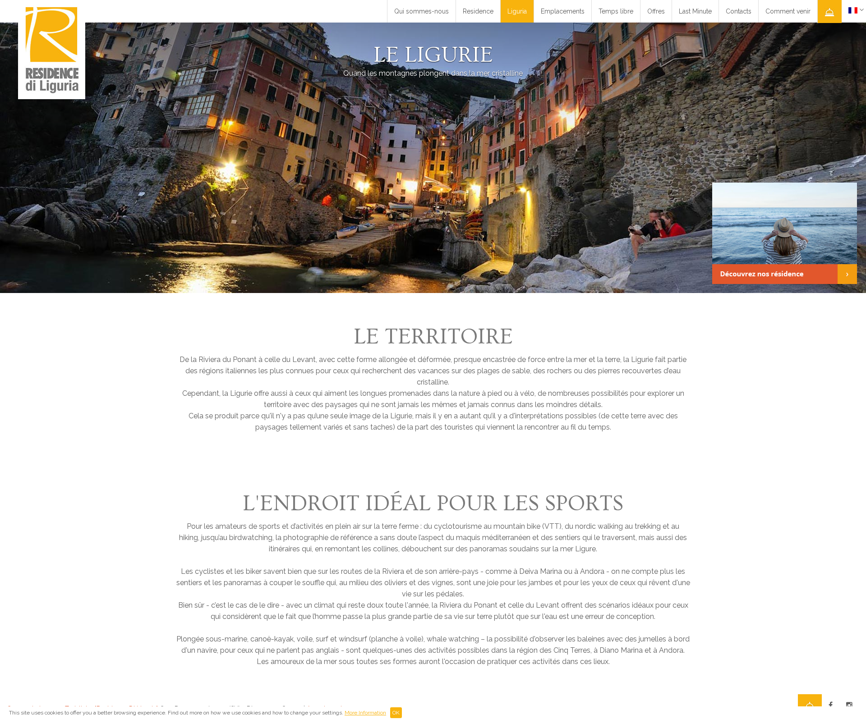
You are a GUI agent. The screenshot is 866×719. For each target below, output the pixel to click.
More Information (365, 713)
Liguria (517, 11)
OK (396, 713)
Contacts (738, 11)
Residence (478, 11)
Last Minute (695, 11)
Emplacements (563, 11)
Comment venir (788, 11)
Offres (656, 11)
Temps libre (616, 11)
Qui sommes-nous (421, 11)
